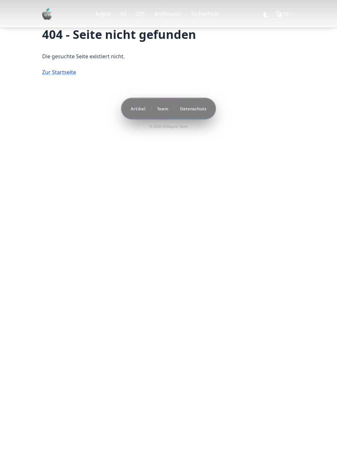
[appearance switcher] (266, 14)
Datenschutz (193, 109)
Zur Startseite (59, 72)
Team (162, 109)
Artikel (138, 109)
